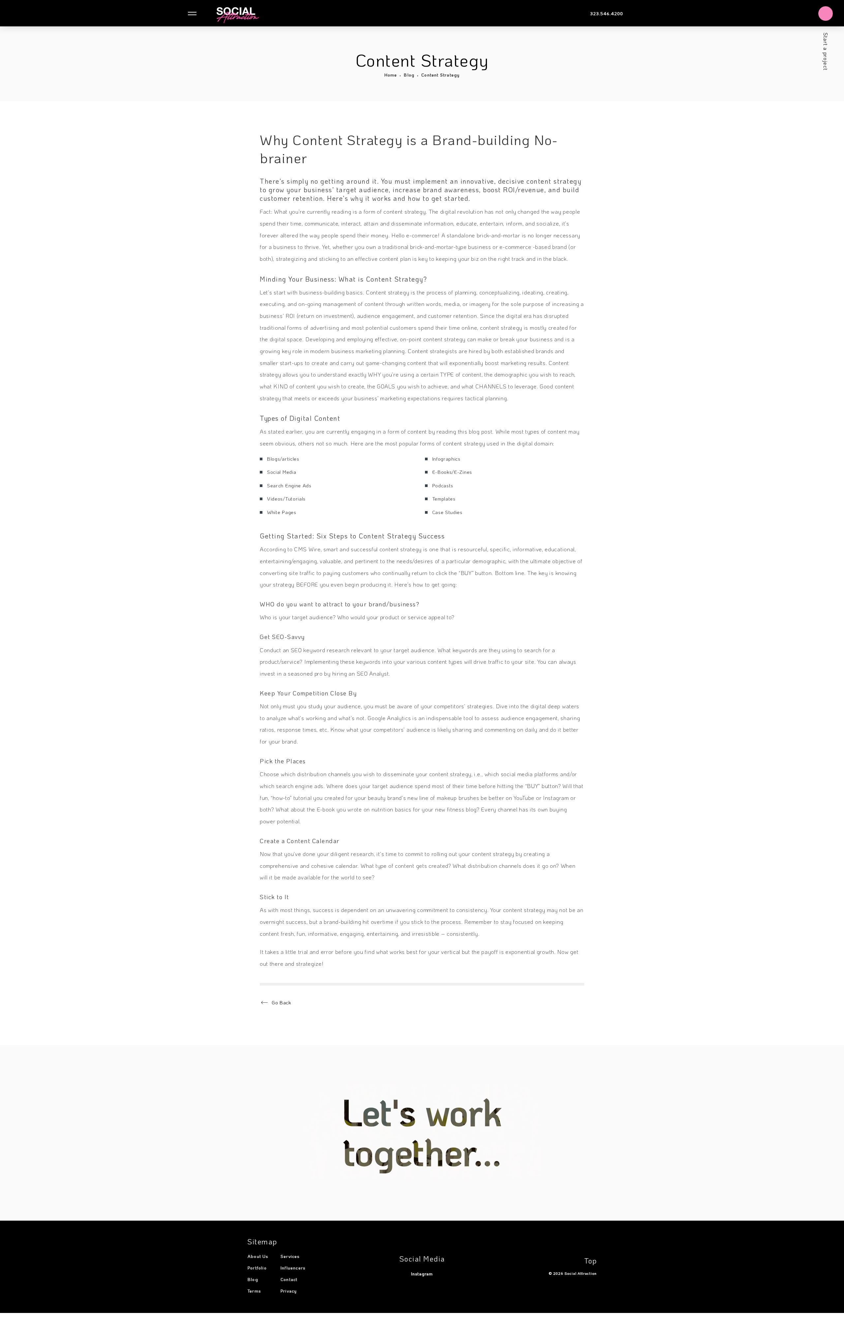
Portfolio (257, 1267)
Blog (409, 74)
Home (390, 74)
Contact (289, 1279)
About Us (258, 1256)
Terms (254, 1291)
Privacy (289, 1291)
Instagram (422, 1273)
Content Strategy (440, 74)
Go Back (281, 1002)
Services (290, 1256)
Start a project (825, 52)
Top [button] (590, 1260)
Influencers (293, 1267)
